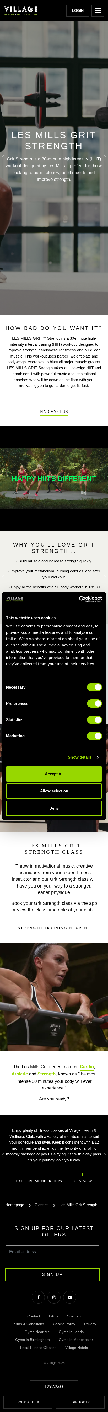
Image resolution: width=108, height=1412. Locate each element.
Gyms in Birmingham (32, 1340)
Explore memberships (39, 1181)
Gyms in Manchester (76, 1340)
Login (78, 10)
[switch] (94, 703)
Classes (42, 1205)
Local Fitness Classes (38, 1347)
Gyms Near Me (37, 1332)
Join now (82, 1181)
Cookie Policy (64, 1324)
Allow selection (54, 791)
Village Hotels (76, 1347)
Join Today (80, 1402)
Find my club (54, 411)
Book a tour (28, 1402)
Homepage (14, 1205)
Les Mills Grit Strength (78, 1205)
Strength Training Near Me (54, 928)
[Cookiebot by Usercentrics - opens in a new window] (79, 599)
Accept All (54, 774)
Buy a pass (54, 1386)
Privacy (90, 1324)
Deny (54, 808)
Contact (33, 1316)
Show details (80, 757)
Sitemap (74, 1316)
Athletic (20, 1073)
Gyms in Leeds (71, 1332)
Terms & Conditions (28, 1324)
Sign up (52, 1274)
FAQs (53, 1316)
